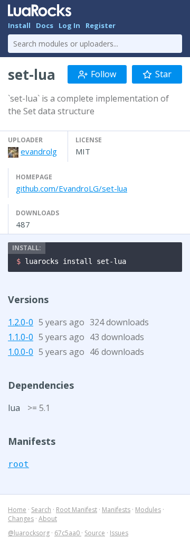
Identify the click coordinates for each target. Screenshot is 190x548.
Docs (44, 25)
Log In (69, 25)
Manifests (116, 509)
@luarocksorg (29, 532)
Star (163, 74)
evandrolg (39, 151)
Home (17, 509)
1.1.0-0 (20, 337)
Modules (148, 509)
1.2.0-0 (20, 322)
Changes (21, 518)
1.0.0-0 (20, 352)
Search (41, 509)
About (48, 518)
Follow (103, 74)
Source (94, 532)
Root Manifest (76, 509)
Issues (119, 532)
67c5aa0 (67, 532)
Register (101, 25)
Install (19, 25)
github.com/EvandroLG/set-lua (71, 188)
